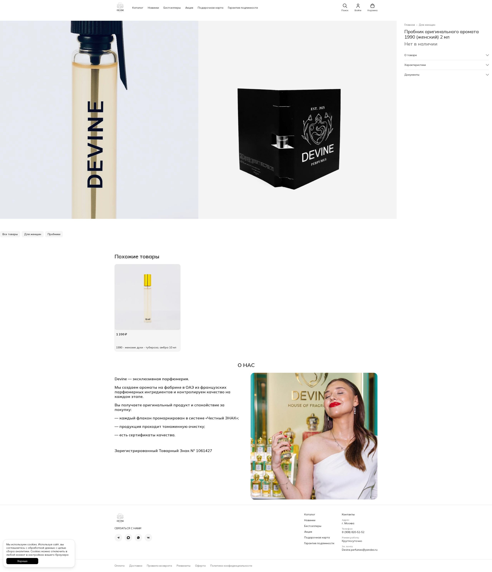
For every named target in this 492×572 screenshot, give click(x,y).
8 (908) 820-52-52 (353, 532)
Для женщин (427, 24)
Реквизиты (183, 565)
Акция (189, 7)
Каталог (137, 7)
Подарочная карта (210, 7)
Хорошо (22, 561)
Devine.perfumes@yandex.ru (359, 549)
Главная (409, 24)
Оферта (200, 565)
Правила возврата (159, 565)
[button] (446, 55)
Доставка (135, 565)
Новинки (153, 7)
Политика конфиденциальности (231, 565)
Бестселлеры (172, 7)
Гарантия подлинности (243, 7)
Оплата (120, 565)
